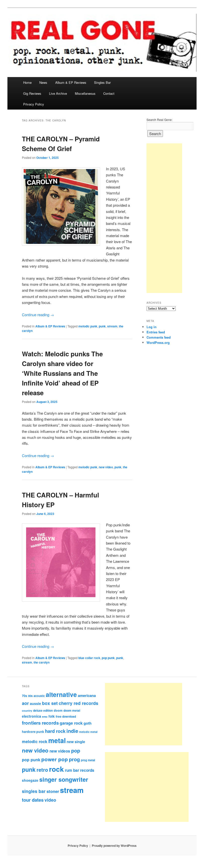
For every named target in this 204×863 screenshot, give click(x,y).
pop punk (108, 658)
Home (27, 82)
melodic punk (87, 326)
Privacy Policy (33, 104)
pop (75, 750)
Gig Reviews (32, 93)
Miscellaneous (85, 93)
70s (24, 695)
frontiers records (40, 722)
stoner (53, 791)
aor (25, 703)
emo (45, 716)
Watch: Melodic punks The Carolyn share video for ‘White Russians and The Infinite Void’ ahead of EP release (62, 373)
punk (102, 326)
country (27, 710)
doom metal (71, 710)
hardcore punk (33, 731)
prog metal (88, 760)
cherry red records (78, 703)
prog (74, 759)
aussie (35, 703)
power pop (54, 759)
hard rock (55, 731)
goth (88, 723)
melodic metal (88, 732)
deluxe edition (43, 710)
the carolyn (42, 662)
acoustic (39, 696)
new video (106, 467)
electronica (31, 716)
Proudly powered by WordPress (114, 845)
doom (58, 710)
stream (112, 326)
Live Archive (58, 93)
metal (57, 740)
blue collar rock (89, 658)
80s (30, 696)
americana (87, 695)
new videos (60, 751)
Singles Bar (102, 82)
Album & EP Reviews (70, 82)
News (43, 82)
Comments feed (159, 337)
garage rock (71, 723)
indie (72, 730)
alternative (61, 694)
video (50, 800)
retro (42, 769)
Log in (151, 326)
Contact (108, 93)
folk (52, 716)
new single (76, 741)
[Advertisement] (164, 218)
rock (56, 769)
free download (66, 716)
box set (50, 703)
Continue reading (38, 314)
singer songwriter (63, 779)
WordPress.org (158, 342)
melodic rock (34, 741)
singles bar (34, 791)
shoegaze (30, 780)
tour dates (33, 799)
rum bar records (79, 770)
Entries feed (156, 332)
